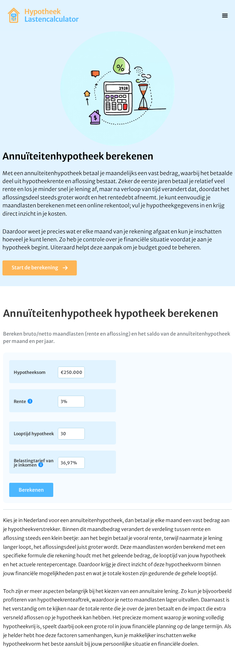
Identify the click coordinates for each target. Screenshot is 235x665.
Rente (20, 401)
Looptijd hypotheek (34, 433)
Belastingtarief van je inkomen (34, 462)
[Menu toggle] (225, 15)
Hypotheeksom (30, 372)
